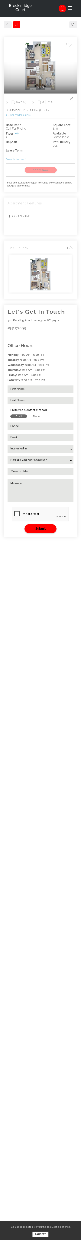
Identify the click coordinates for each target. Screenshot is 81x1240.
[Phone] (62, 8)
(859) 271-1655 (17, 328)
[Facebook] (9, 336)
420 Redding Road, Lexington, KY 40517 (33, 320)
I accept (40, 1234)
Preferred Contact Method (28, 410)
